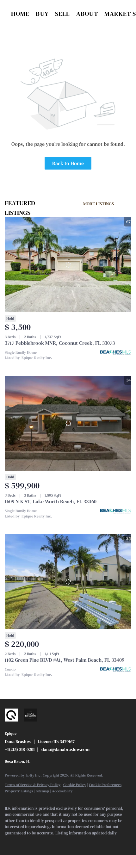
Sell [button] (62, 13)
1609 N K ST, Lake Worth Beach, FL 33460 (50, 501)
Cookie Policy (74, 784)
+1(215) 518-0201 (20, 749)
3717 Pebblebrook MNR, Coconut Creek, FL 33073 (60, 342)
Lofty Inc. (34, 775)
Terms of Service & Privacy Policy (32, 784)
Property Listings (19, 791)
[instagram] (33, 842)
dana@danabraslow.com (65, 749)
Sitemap (42, 791)
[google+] (46, 842)
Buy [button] (42, 13)
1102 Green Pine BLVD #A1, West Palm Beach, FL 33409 (64, 659)
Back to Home (68, 163)
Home (20, 13)
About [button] (87, 13)
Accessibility (62, 791)
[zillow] (20, 842)
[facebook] (8, 842)
